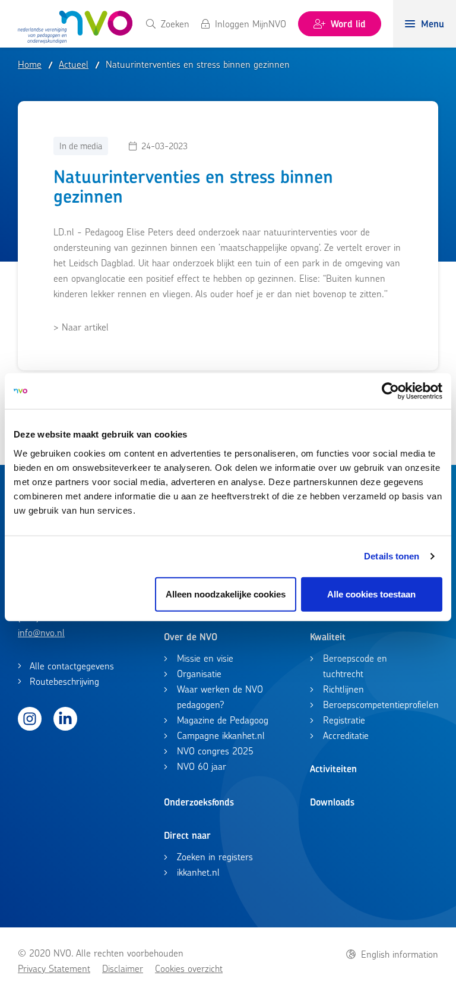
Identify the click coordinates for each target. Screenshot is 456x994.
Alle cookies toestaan (371, 594)
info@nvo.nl (41, 632)
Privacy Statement (54, 968)
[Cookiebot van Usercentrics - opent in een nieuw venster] (390, 391)
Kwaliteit (328, 636)
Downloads (332, 802)
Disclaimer (122, 968)
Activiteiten (333, 768)
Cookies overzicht (189, 968)
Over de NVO (190, 636)
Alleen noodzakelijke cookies (226, 594)
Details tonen (391, 556)
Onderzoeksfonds (199, 802)
